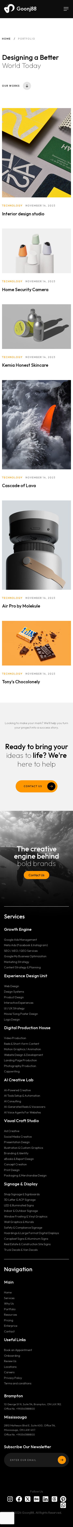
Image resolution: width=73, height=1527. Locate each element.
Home (6, 38)
